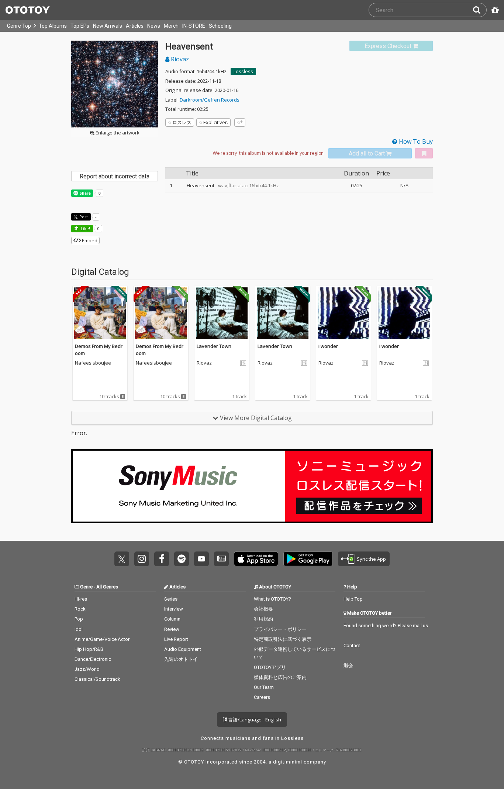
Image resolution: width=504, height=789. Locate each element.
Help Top (353, 599)
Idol (79, 629)
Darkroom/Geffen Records (209, 99)
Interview (173, 609)
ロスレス (181, 122)
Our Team (264, 687)
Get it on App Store (256, 558)
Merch (171, 26)
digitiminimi (287, 762)
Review (171, 629)
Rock (80, 609)
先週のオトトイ (181, 659)
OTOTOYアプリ (270, 667)
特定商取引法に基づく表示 (282, 639)
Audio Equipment (182, 649)
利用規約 (263, 619)
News (153, 26)
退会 (348, 665)
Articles (135, 26)
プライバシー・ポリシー (280, 629)
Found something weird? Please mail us (386, 625)
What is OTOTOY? (272, 599)
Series (170, 599)
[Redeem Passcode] (494, 10)
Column (172, 619)
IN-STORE (193, 26)
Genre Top (19, 26)
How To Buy (415, 141)
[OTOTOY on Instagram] (141, 558)
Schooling (220, 26)
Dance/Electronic (93, 659)
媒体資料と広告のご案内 (280, 677)
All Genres (107, 587)
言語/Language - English (254, 719)
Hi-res (81, 599)
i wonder (328, 346)
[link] (391, 46)
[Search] (479, 10)
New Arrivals (107, 26)
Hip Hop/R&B (89, 649)
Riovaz (179, 59)
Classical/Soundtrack (97, 679)
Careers (262, 697)
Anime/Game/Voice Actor (102, 639)
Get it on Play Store (308, 558)
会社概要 (263, 609)
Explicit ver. (215, 122)
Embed (89, 240)
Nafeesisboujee (93, 363)
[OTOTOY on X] (121, 558)
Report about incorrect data (114, 176)
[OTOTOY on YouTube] (201, 558)
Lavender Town (214, 346)
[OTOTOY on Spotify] (181, 558)
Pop (79, 619)
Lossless (243, 71)
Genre (86, 587)
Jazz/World (87, 669)
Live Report (176, 639)
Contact (352, 645)
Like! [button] (85, 228)
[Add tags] (239, 122)
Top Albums (53, 26)
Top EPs (79, 26)
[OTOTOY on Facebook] (161, 558)
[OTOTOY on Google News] (221, 558)
